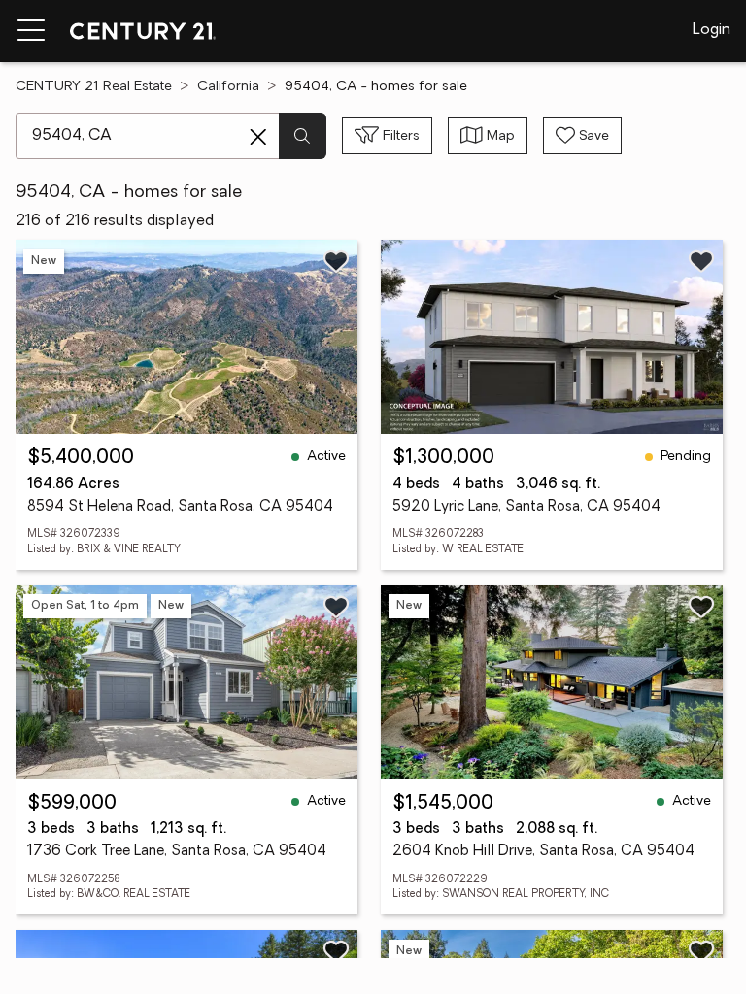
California (228, 87)
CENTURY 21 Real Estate (94, 87)
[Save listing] (336, 261)
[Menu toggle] (31, 31)
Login (711, 30)
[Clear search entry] (258, 136)
